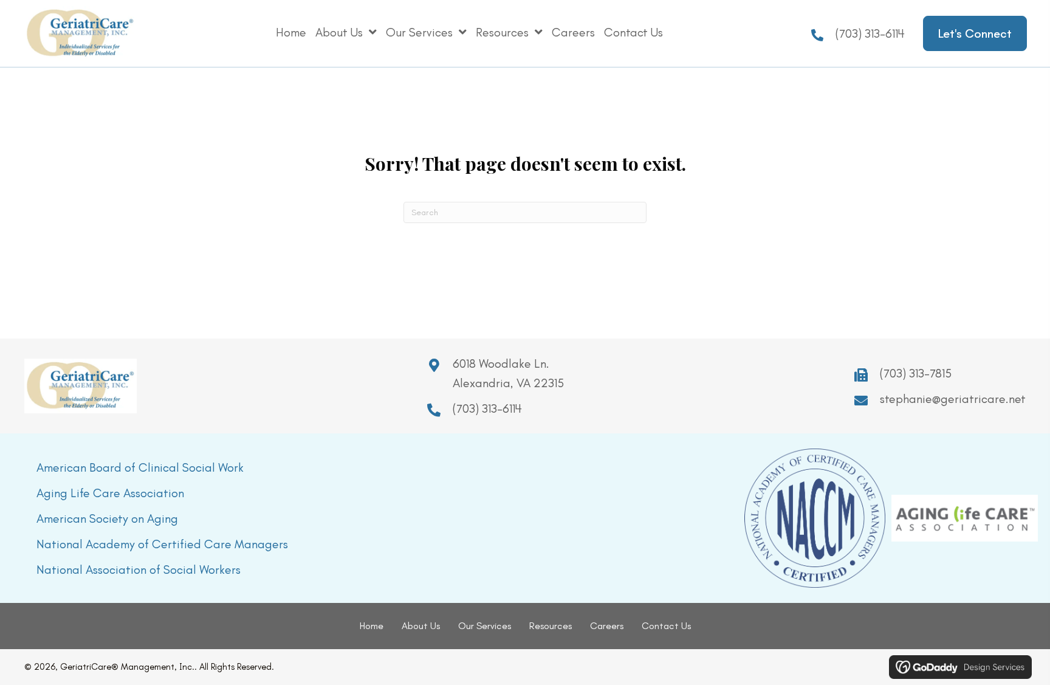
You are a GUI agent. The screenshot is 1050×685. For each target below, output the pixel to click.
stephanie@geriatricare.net (953, 398)
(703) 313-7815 (916, 373)
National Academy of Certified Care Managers (162, 544)
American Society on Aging (107, 518)
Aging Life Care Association (110, 493)
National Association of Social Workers (138, 569)
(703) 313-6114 (870, 33)
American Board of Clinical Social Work (140, 467)
